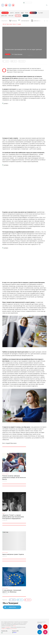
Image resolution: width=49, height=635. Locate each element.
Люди (22, 12)
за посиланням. (13, 628)
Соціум (8, 54)
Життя (11, 12)
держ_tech (4, 15)
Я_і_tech (40, 12)
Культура (17, 12)
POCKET (22, 61)
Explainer (5, 552)
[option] (13, 20)
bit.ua (14, 625)
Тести (26, 12)
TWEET (14, 61)
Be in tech (33, 12)
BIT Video (18, 15)
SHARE (6, 61)
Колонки (25, 15)
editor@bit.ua (8, 627)
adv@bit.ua (3, 628)
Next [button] (47, 21)
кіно (4, 513)
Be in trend (5, 12)
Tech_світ (10, 15)
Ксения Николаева (18, 54)
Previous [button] (44, 21)
